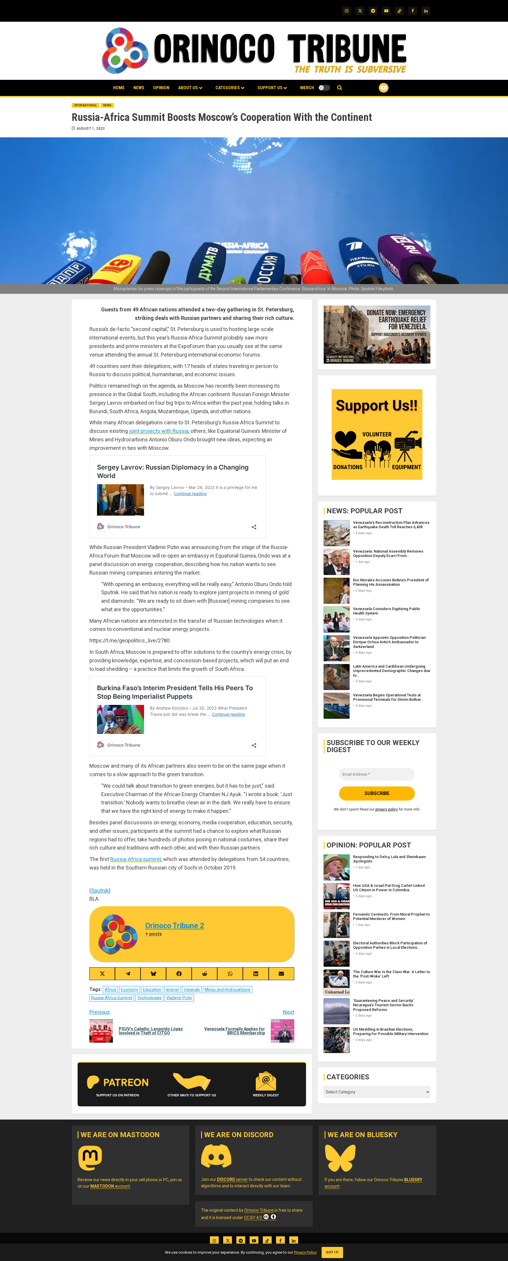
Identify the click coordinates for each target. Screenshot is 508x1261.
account (110, 1186)
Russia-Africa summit (135, 859)
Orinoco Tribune (259, 1210)
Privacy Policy (305, 1252)
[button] (339, 88)
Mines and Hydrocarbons (227, 989)
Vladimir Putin (179, 997)
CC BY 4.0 (253, 1217)
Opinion (161, 87)
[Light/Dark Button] (324, 88)
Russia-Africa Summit (111, 997)
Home (119, 87)
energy (172, 989)
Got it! (332, 1252)
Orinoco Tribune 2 (174, 925)
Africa (110, 989)
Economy (129, 989)
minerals (192, 989)
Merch (307, 87)
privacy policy (386, 809)
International (85, 105)
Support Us (270, 87)
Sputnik (100, 890)
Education (152, 989)
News (138, 87)
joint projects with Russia (158, 431)
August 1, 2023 (90, 128)
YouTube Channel (374, 87)
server (232, 1179)
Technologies (149, 997)
